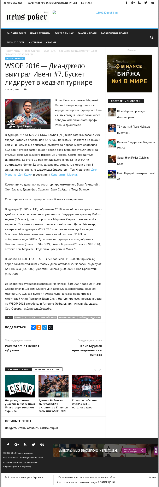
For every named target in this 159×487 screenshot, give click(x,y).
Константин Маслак (64, 174)
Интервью (35, 42)
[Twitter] (145, 3)
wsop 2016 (30, 317)
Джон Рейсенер (47, 317)
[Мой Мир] (44, 327)
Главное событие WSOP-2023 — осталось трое (84, 403)
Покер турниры (40, 33)
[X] (50, 327)
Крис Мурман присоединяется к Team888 (87, 350)
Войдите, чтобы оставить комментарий (31, 428)
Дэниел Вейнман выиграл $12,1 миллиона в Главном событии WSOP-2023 (53, 405)
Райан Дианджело (89, 317)
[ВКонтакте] (33, 327)
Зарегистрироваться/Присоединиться (52, 2)
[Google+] (132, 3)
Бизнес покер (15, 42)
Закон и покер (87, 33)
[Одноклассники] (38, 327)
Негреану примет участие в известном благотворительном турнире (20, 405)
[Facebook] (126, 3)
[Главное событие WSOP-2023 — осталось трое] (87, 386)
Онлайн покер (16, 33)
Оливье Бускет (67, 317)
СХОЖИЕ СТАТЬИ (18, 369)
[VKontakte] (152, 3)
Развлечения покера (114, 33)
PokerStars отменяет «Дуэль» (22, 348)
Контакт (86, 2)
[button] (151, 37)
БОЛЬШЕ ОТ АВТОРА (47, 369)
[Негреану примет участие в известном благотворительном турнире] (20, 386)
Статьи (51, 42)
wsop (18, 317)
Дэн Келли (25, 174)
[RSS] (139, 3)
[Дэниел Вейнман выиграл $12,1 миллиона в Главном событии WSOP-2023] (54, 386)
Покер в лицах (63, 33)
